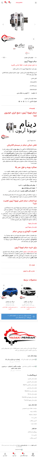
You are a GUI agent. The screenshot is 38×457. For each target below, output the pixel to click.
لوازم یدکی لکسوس (32, 382)
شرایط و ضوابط (33, 414)
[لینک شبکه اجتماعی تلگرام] (19, 101)
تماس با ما (34, 418)
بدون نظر (12, 362)
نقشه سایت (34, 424)
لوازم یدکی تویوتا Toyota (30, 400)
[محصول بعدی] (2, 57)
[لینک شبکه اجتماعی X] (26, 101)
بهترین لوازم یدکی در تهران (30, 252)
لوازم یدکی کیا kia (32, 394)
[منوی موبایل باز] (36, 2)
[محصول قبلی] (6, 57)
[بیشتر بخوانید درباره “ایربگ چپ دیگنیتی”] (21, 288)
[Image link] (20, 336)
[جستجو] (2, 2)
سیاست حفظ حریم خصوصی (29, 408)
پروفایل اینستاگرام (32, 432)
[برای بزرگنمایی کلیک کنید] (33, 39)
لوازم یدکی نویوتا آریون (31, 227)
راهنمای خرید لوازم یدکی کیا (12, 359)
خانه (35, 57)
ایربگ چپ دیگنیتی (28, 301)
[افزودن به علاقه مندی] (21, 285)
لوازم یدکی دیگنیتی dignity (28, 305)
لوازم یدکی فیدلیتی (10, 305)
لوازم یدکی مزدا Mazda (31, 391)
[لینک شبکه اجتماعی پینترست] (24, 101)
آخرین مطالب (33, 421)
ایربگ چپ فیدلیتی (10, 301)
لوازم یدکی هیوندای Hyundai (29, 397)
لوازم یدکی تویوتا (32, 223)
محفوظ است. (21, 445)
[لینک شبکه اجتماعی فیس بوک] (28, 101)
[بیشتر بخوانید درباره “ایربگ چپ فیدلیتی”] (3, 288)
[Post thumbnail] (29, 361)
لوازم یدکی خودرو (29, 57)
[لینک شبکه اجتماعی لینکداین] (21, 101)
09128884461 (19, 3)
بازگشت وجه (33, 411)
